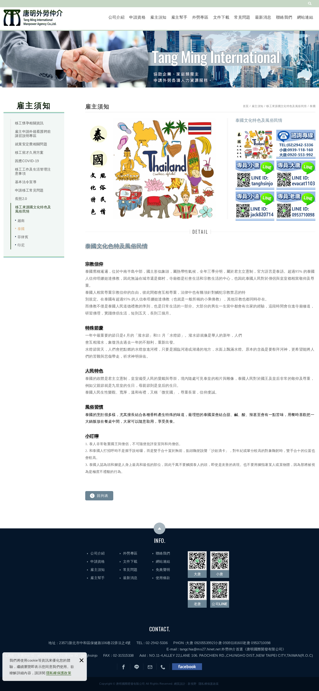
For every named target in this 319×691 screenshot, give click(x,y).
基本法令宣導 (25, 182)
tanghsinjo (89, 655)
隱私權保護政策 (58, 673)
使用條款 (163, 578)
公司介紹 (116, 17)
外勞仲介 (228, 649)
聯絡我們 (284, 17)
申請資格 (137, 17)
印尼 (21, 245)
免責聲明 (163, 570)
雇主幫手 (179, 17)
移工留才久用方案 (29, 152)
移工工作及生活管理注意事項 (33, 171)
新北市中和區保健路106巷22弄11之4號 (100, 643)
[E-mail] (150, 667)
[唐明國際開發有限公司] (33, 18)
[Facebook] (123, 667)
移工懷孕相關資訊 (29, 123)
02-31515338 (123, 655)
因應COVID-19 (27, 161)
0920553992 (204, 643)
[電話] (163, 667)
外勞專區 (200, 17)
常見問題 (242, 17)
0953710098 (261, 643)
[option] (152, 168)
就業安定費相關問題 (31, 144)
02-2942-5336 (157, 643)
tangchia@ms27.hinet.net (200, 649)
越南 (21, 221)
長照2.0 (21, 199)
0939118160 (232, 643)
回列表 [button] (103, 496)
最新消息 (263, 17)
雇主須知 (158, 17)
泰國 (21, 229)
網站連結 (305, 17)
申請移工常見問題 (29, 190)
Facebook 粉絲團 (187, 666)
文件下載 (221, 17)
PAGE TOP (159, 528)
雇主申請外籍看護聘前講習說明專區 (33, 133)
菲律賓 (23, 237)
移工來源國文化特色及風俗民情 (33, 209)
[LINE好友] (136, 667)
